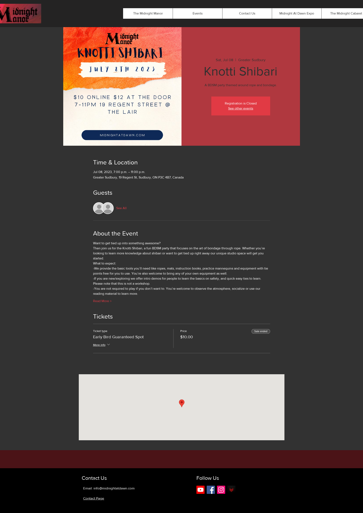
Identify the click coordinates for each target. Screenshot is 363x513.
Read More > (102, 301)
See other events (240, 108)
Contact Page (93, 498)
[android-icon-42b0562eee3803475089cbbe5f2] (231, 490)
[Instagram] (221, 490)
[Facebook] (211, 490)
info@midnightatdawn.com (114, 488)
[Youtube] (200, 490)
